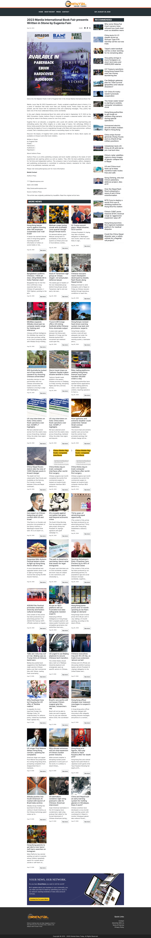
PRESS (58, 12)
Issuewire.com (51, 104)
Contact (121, 921)
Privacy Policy (119, 927)
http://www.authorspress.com (37, 188)
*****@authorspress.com (35, 181)
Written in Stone (32, 139)
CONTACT (65, 12)
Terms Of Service (118, 925)
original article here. (73, 195)
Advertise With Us (118, 923)
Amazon (38, 136)
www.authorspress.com (42, 169)
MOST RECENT (49, 12)
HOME (41, 12)
